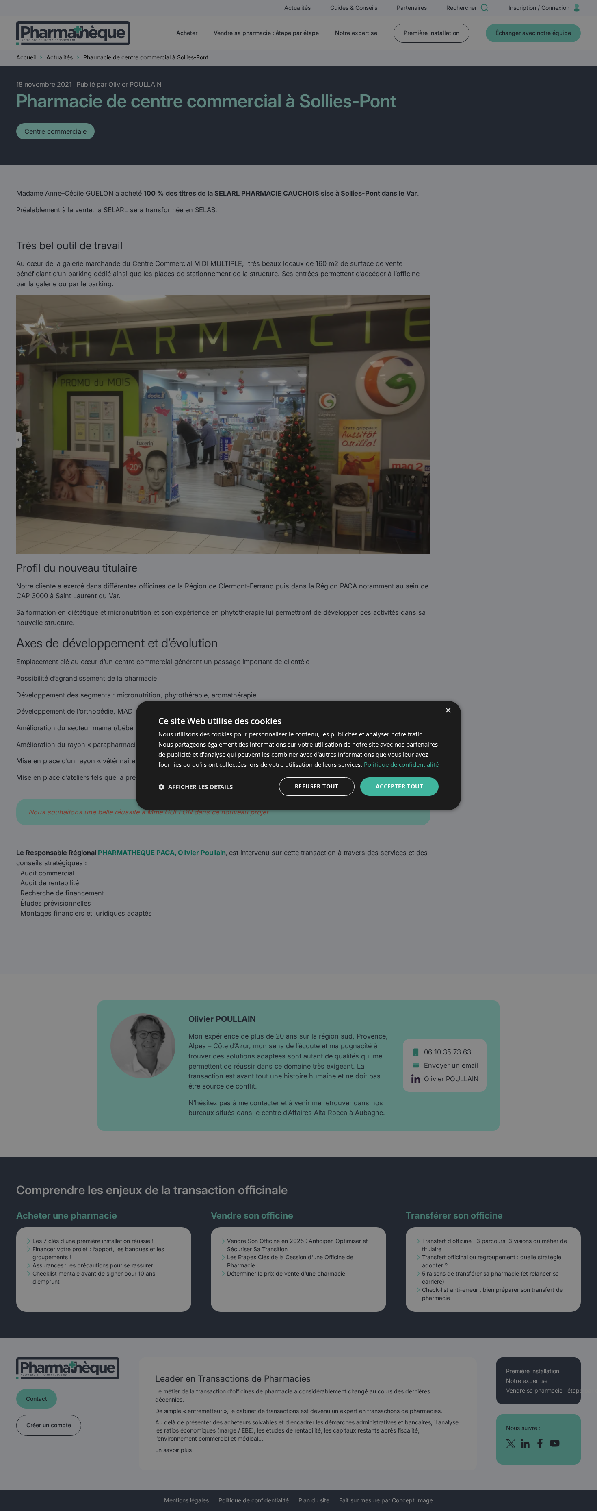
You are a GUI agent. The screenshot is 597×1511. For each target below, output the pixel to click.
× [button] (448, 711)
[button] (195, 786)
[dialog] (298, 755)
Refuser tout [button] (317, 786)
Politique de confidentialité (401, 764)
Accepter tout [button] (399, 786)
